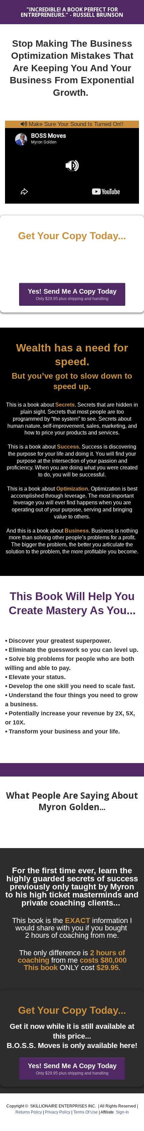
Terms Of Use (86, 1112)
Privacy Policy (58, 1112)
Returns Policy (28, 1112)
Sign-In (122, 1112)
